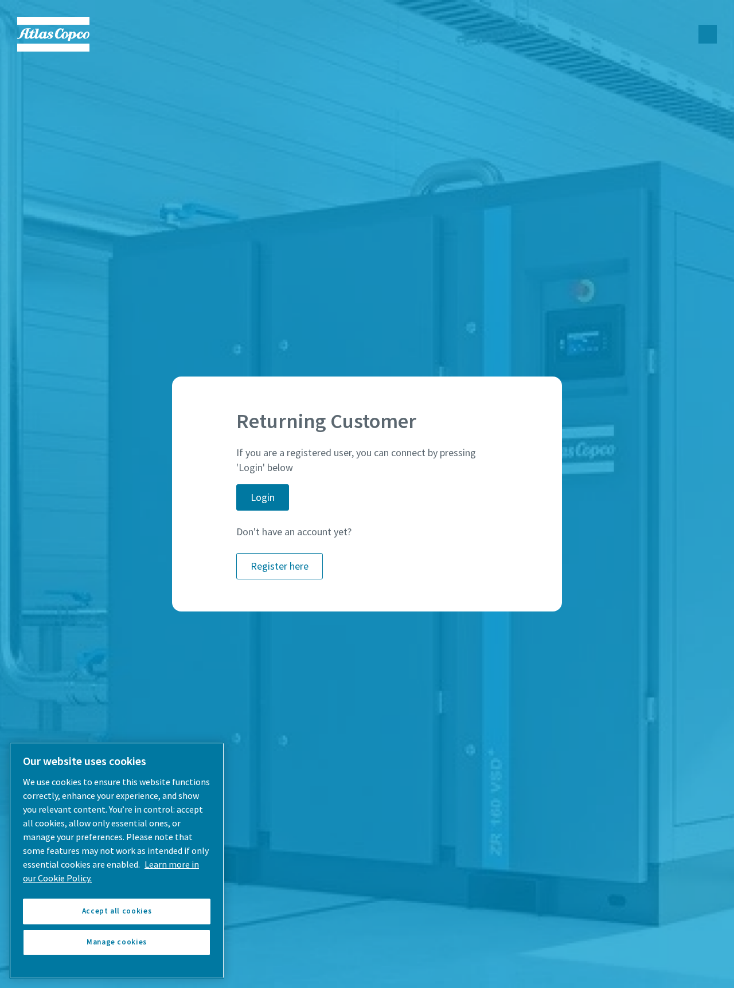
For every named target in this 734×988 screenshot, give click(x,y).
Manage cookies (117, 942)
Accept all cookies (117, 911)
